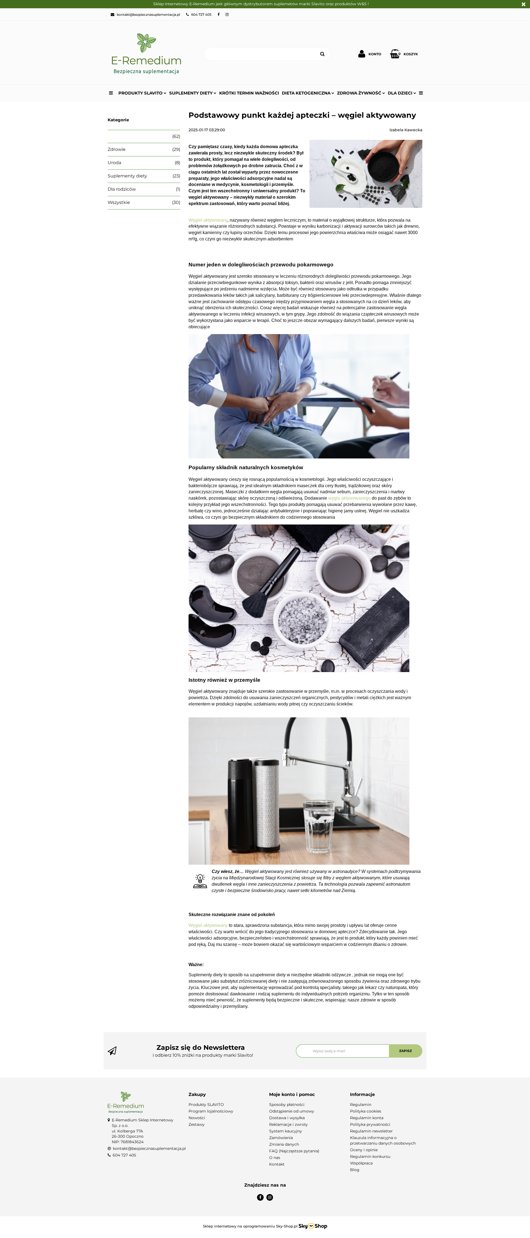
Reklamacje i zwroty (288, 1124)
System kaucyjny (285, 1131)
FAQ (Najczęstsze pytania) (294, 1150)
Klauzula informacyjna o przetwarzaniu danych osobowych (383, 1140)
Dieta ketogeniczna (307, 93)
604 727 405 (124, 1155)
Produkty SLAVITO (141, 93)
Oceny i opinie (364, 1149)
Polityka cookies (365, 1111)
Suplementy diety (191, 93)
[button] (225, 1095)
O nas (274, 1157)
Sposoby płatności (286, 1104)
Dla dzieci (401, 93)
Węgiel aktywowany (208, 220)
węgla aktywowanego (349, 498)
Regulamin (360, 1104)
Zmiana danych (284, 1144)
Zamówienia (281, 1137)
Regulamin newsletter (371, 1131)
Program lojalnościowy (211, 1111)
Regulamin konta (366, 1117)
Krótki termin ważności (249, 93)
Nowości (197, 1117)
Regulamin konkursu (370, 1156)
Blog (354, 1169)
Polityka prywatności (370, 1124)
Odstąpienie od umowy (291, 1111)
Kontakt (277, 1164)
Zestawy (197, 1124)
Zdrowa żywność (359, 93)
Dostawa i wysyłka (287, 1117)
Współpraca (361, 1163)
